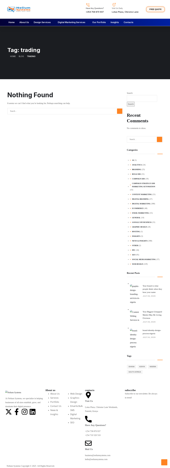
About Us (24, 22)
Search (130, 93)
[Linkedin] (32, 411)
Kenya (142, 367)
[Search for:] (65, 111)
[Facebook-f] (16, 411)
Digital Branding (140, 199)
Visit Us (89, 401)
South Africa (135, 372)
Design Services (42, 22)
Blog (21, 56)
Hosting (136, 232)
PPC (133, 250)
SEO (133, 255)
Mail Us (89, 449)
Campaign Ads (138, 179)
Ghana (132, 367)
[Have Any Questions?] (88, 5)
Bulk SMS (136, 174)
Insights (115, 22)
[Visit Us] (88, 395)
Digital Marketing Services (71, 22)
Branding (136, 169)
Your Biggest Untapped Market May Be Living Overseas (152, 315)
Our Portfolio (99, 22)
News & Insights (140, 241)
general (136, 218)
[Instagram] (24, 411)
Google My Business (142, 222)
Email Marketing (140, 213)
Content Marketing (142, 194)
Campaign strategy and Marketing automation (143, 185)
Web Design (137, 264)
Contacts (128, 22)
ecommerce (138, 208)
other (135, 245)
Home (11, 22)
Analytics (137, 165)
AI (133, 160)
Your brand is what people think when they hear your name (152, 289)
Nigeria (153, 367)
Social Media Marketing (144, 259)
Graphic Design (139, 227)
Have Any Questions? (95, 8)
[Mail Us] (88, 443)
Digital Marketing (141, 204)
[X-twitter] (8, 411)
